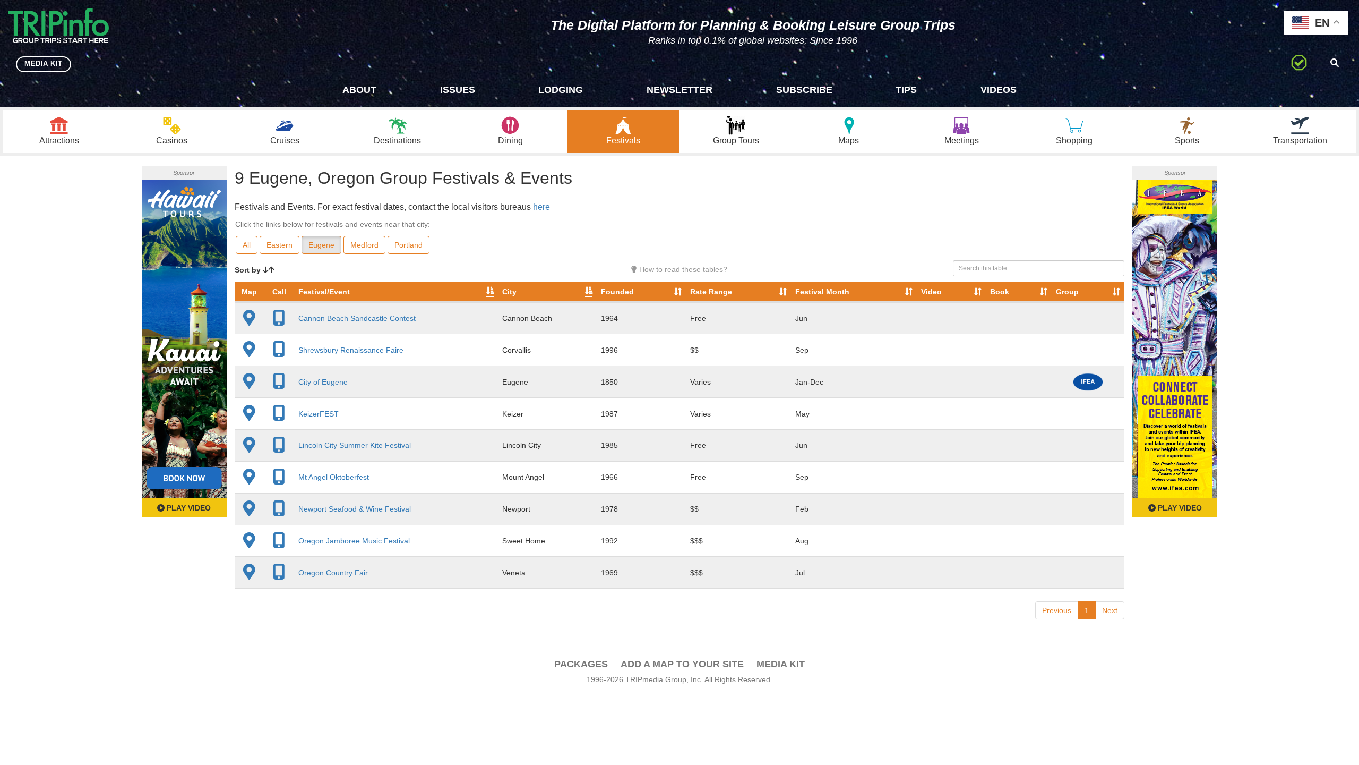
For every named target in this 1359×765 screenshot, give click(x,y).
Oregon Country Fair (333, 572)
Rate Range (711, 291)
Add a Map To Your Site (682, 664)
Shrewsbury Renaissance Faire (350, 350)
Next (1109, 610)
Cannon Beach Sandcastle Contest (357, 318)
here (541, 206)
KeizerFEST (318, 414)
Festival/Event (324, 291)
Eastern (279, 245)
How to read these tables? (682, 269)
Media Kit (780, 664)
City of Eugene (323, 382)
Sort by (249, 270)
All (247, 245)
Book (999, 291)
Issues (457, 89)
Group (1067, 291)
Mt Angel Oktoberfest (333, 477)
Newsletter (679, 89)
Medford (364, 245)
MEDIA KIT (43, 63)
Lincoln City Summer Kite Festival (354, 445)
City (509, 291)
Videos (998, 89)
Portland (408, 245)
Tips (906, 89)
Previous (1056, 610)
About (359, 89)
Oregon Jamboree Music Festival (354, 541)
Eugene (321, 245)
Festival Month (822, 291)
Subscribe (804, 89)
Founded (617, 291)
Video (931, 291)
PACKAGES (581, 664)
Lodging (560, 89)
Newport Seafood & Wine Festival (354, 509)
